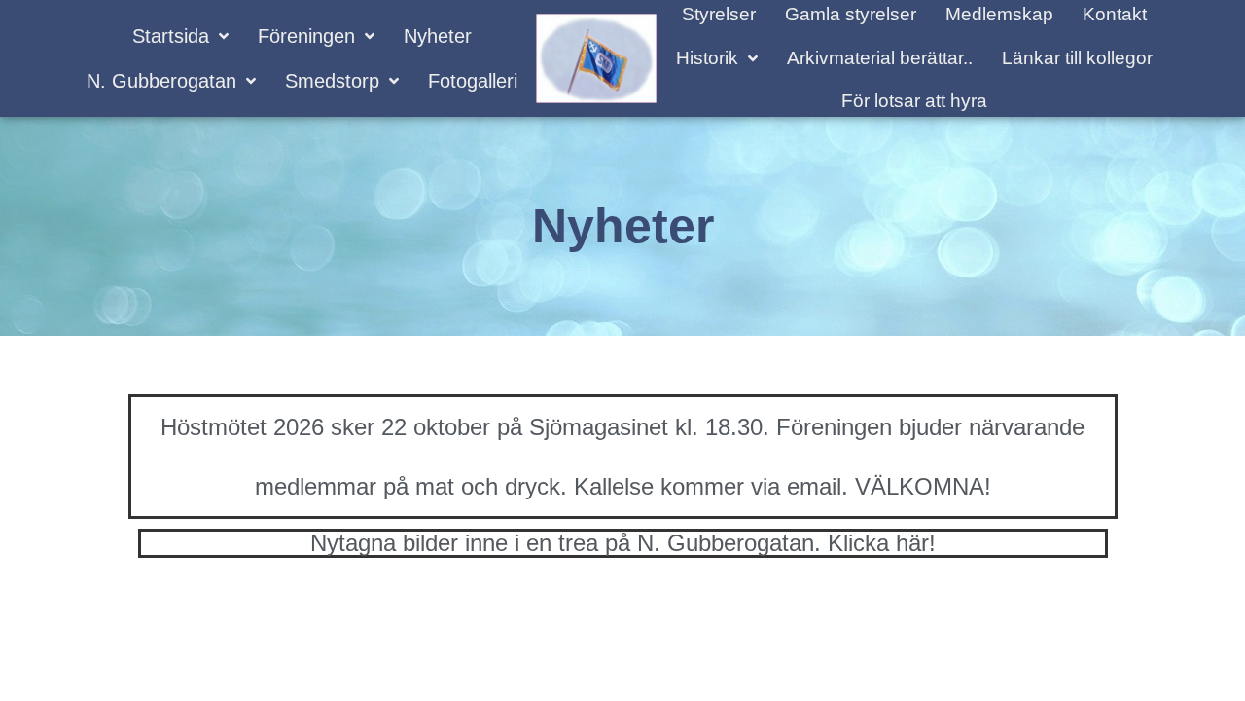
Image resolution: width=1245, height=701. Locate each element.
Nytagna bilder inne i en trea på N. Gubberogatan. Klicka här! (623, 543)
